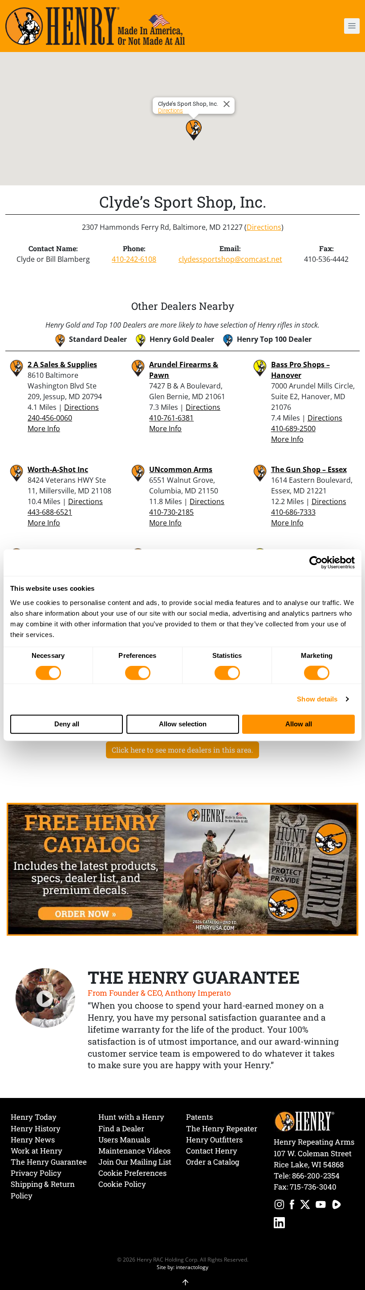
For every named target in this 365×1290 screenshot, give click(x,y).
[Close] (228, 104)
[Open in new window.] (279, 1206)
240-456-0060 (50, 418)
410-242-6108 (134, 259)
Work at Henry (36, 1151)
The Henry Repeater (221, 1128)
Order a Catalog (212, 1162)
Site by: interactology (182, 1266)
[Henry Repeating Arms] (95, 26)
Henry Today (34, 1117)
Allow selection (183, 724)
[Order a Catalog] (182, 868)
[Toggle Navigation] (352, 26)
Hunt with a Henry (131, 1117)
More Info (44, 428)
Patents (199, 1117)
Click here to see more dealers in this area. (182, 749)
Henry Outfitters (214, 1139)
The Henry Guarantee (49, 1162)
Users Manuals (124, 1139)
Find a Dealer (121, 1128)
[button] (323, 26)
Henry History (36, 1128)
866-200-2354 (316, 1175)
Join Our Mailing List (134, 1162)
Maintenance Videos (134, 1151)
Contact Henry (211, 1151)
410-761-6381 (171, 418)
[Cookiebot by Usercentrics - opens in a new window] (316, 562)
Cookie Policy (122, 1184)
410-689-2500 (293, 428)
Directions (170, 110)
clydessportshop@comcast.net (230, 259)
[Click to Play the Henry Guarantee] (45, 998)
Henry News (33, 1139)
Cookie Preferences (132, 1173)
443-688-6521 (50, 512)
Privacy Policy (36, 1173)
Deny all (66, 724)
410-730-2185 (171, 512)
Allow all (298, 724)
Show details (317, 699)
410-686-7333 (293, 512)
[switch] (137, 673)
